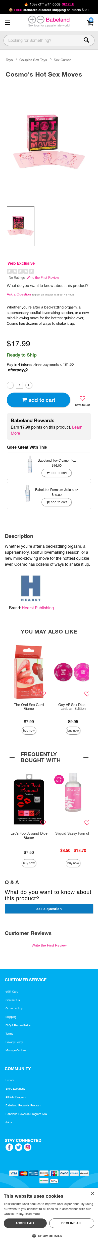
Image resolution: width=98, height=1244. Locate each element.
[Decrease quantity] (10, 385)
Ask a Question (19, 294)
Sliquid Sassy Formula (73, 833)
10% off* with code (49, 4)
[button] (8, 22)
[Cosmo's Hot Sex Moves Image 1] (49, 141)
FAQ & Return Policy (18, 1025)
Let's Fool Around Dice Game (29, 835)
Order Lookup (14, 1008)
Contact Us (13, 1000)
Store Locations (15, 1088)
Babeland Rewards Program (23, 1105)
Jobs (9, 1122)
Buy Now (29, 730)
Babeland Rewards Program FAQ (26, 1114)
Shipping (11, 1017)
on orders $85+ (49, 10)
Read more (32, 1214)
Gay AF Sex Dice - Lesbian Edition (73, 707)
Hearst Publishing (38, 607)
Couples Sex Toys (33, 60)
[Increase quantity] (28, 385)
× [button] (92, 1193)
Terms (9, 1033)
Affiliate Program (16, 1097)
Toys (9, 60)
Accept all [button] (25, 1223)
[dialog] (49, 1216)
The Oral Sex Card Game (29, 707)
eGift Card (12, 991)
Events (10, 1080)
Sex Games (62, 60)
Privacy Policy (14, 1042)
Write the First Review (43, 277)
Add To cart (41, 400)
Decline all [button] (71, 1223)
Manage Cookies (16, 1050)
